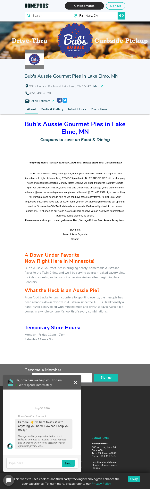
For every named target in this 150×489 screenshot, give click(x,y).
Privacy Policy (101, 484)
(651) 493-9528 (40, 93)
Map (96, 86)
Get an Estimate (39, 101)
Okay (134, 479)
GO (121, 15)
